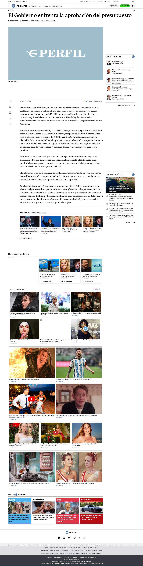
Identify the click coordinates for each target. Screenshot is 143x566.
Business (82, 1)
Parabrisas (71, 547)
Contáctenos (64, 553)
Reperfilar (73, 545)
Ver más (129, 222)
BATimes (86, 547)
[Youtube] (69, 538)
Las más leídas (114, 174)
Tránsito (99, 553)
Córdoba (66, 545)
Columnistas (113, 56)
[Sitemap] (84, 538)
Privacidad (72, 553)
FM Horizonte (94, 547)
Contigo (56, 550)
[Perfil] (20, 494)
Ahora (8, 545)
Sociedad (59, 6)
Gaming (120, 545)
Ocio (61, 545)
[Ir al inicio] (20, 6)
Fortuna (64, 547)
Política (45, 6)
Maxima (100, 550)
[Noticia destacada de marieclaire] (43, 500)
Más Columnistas (125, 105)
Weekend (58, 547)
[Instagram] (74, 538)
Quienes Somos (54, 553)
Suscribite (125, 6)
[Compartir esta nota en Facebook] (10, 101)
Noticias (88, 1)
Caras (94, 1)
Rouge (78, 547)
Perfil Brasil (107, 1)
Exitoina (114, 545)
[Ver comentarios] (133, 11)
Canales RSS (44, 553)
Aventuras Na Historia (67, 550)
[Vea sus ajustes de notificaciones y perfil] (133, 6)
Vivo (125, 545)
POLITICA (11, 10)
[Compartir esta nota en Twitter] (10, 107)
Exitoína (100, 1)
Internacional (43, 545)
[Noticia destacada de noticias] (19, 500)
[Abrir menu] (9, 6)
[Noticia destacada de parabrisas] (91, 500)
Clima (50, 545)
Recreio (94, 550)
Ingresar (115, 6)
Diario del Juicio (132, 545)
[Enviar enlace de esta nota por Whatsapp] (10, 112)
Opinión (52, 6)
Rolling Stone (79, 550)
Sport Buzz (88, 550)
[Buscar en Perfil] (133, 2)
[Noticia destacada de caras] (67, 500)
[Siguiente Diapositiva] (101, 273)
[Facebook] (59, 538)
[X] (64, 538)
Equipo (78, 553)
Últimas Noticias (35, 6)
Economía (29, 545)
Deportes (56, 545)
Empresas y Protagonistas (92, 545)
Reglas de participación (88, 553)
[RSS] (79, 538)
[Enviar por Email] (10, 118)
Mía (82, 547)
